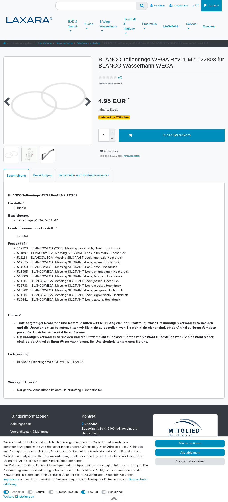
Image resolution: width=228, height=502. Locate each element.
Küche (88, 24)
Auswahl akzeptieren (190, 461)
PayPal (93, 492)
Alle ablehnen (190, 452)
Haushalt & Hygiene (129, 23)
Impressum (11, 479)
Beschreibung (16, 175)
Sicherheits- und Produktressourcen (84, 175)
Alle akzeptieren (190, 443)
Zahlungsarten (20, 424)
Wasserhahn (64, 43)
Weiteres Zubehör (88, 43)
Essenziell (17, 492)
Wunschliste (110, 151)
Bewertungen (42, 175)
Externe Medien (67, 492)
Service (191, 24)
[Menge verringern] (112, 138)
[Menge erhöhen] (112, 132)
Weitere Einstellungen (18, 496)
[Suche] (142, 6)
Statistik (40, 492)
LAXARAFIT (171, 26)
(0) (120, 77)
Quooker (209, 26)
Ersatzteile (149, 24)
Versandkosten (131, 155)
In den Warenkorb (177, 135)
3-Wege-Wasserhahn (108, 24)
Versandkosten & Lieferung (29, 431)
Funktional (115, 492)
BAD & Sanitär (73, 24)
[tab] (16, 175)
